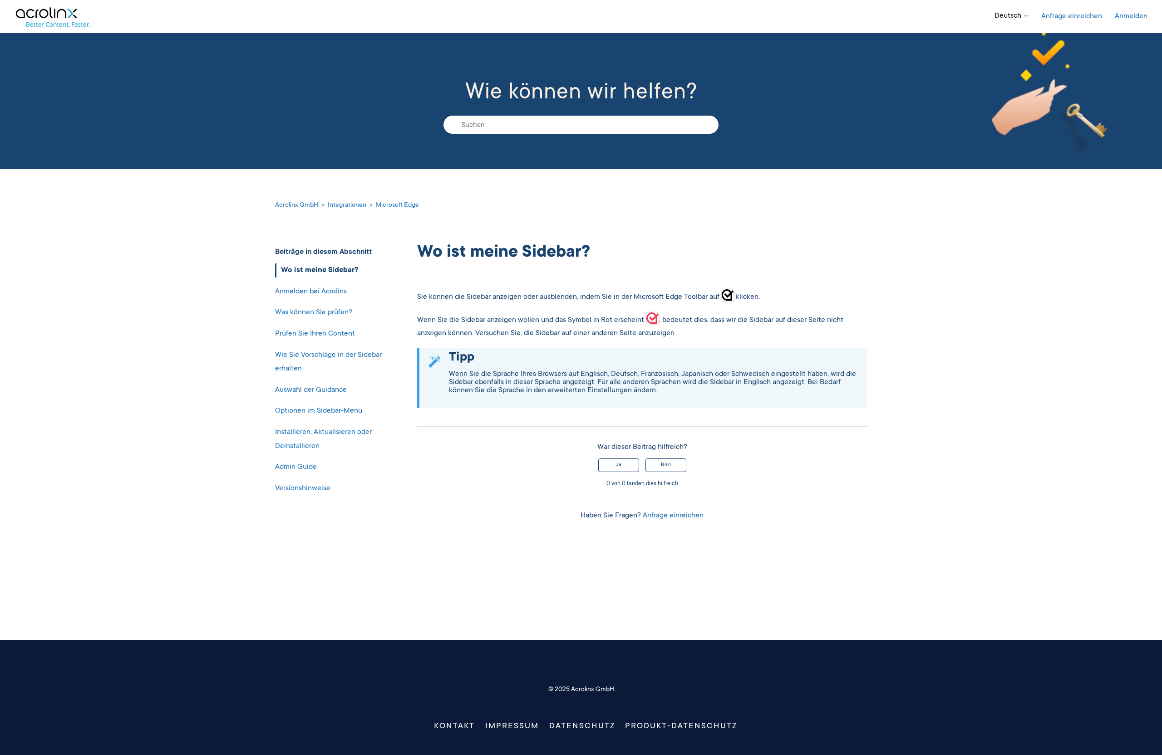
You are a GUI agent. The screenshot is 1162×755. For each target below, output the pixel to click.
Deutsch (1009, 16)
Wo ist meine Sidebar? (319, 270)
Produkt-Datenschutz (681, 726)
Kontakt (454, 726)
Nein (666, 465)
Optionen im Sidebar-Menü (318, 411)
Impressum (512, 726)
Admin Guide (296, 467)
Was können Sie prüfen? (313, 312)
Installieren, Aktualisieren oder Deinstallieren (323, 439)
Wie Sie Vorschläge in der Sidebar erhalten (328, 362)
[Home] (52, 16)
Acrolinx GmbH (296, 205)
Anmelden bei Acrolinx (311, 291)
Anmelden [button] (1131, 16)
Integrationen (347, 205)
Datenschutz (582, 726)
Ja (618, 465)
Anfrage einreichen (1071, 16)
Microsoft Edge (397, 205)
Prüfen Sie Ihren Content (315, 334)
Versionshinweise (302, 488)
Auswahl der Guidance (311, 390)
